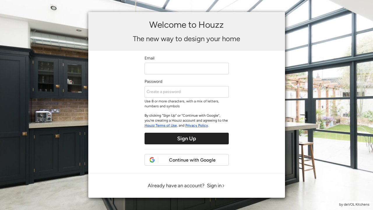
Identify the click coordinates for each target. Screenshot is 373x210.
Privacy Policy (196, 125)
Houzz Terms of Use (161, 125)
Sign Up (186, 138)
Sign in (214, 185)
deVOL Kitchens (357, 204)
